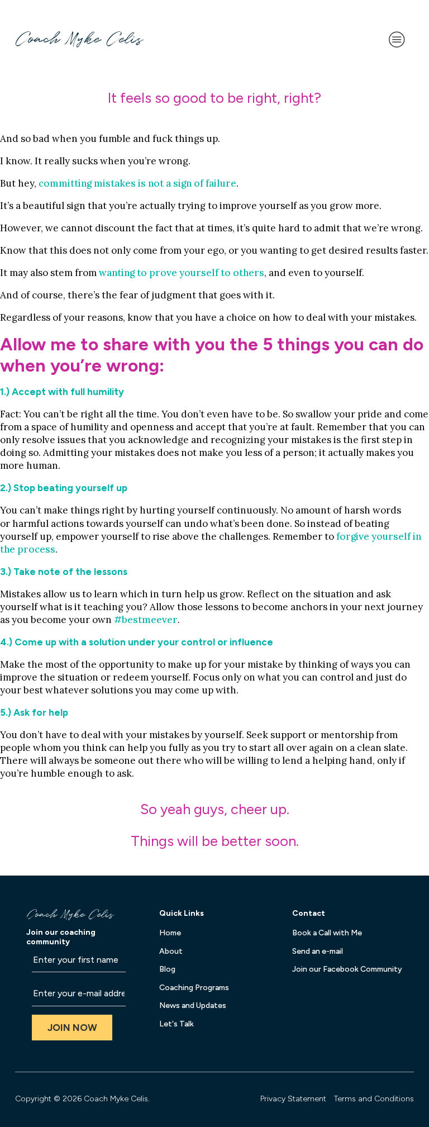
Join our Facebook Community (347, 969)
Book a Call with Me (327, 933)
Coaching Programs (194, 987)
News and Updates (192, 1005)
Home (170, 933)
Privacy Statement (293, 1099)
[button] (72, 1028)
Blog (167, 969)
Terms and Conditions (374, 1099)
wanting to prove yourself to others (181, 273)
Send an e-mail (317, 951)
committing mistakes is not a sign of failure (137, 183)
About (171, 951)
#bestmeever (146, 620)
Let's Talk (176, 1024)
